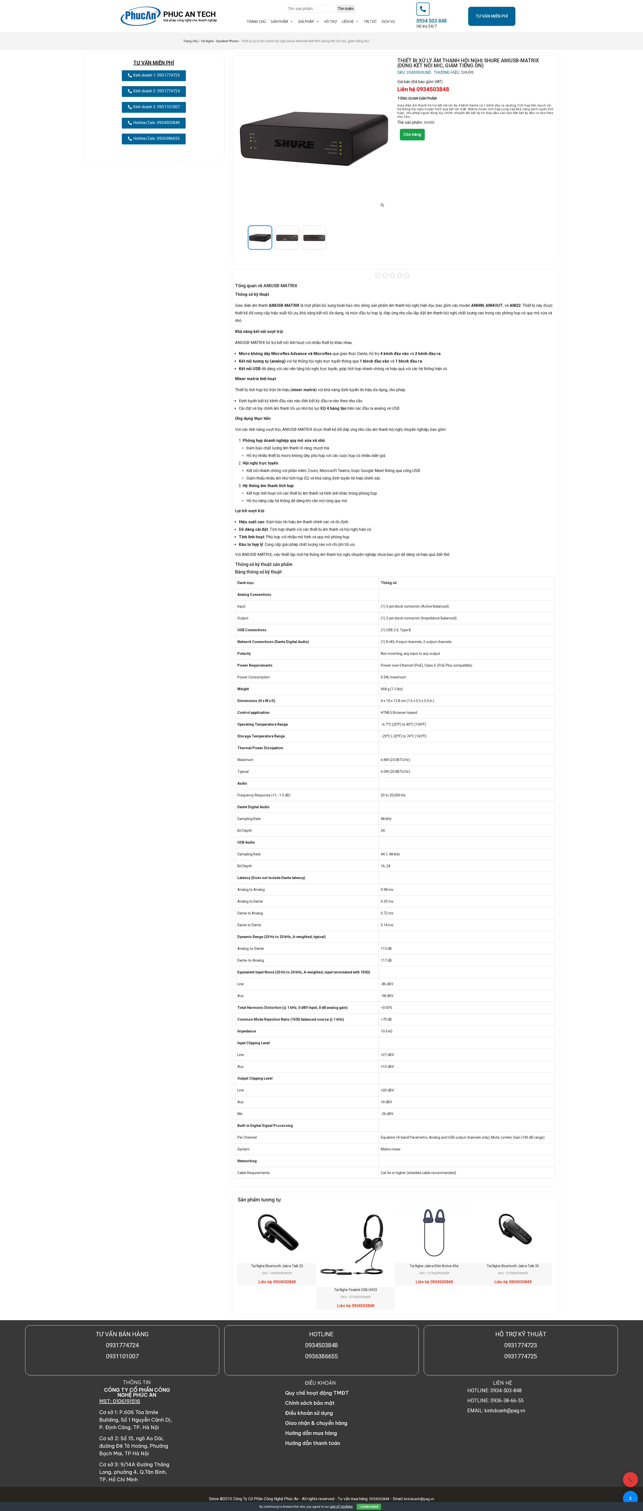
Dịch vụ (388, 22)
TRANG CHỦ (256, 22)
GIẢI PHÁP (306, 22)
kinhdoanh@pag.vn (418, 1499)
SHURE (467, 73)
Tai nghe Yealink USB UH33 (355, 1290)
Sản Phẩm (279, 22)
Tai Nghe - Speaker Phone (219, 41)
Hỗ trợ (330, 22)
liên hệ (348, 22)
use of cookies (341, 1506)
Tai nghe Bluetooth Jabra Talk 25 (277, 1266)
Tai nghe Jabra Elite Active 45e (434, 1266)
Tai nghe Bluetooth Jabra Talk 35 (513, 1266)
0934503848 (379, 1499)
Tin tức (370, 22)
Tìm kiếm (346, 8)
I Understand (369, 1506)
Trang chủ (190, 41)
